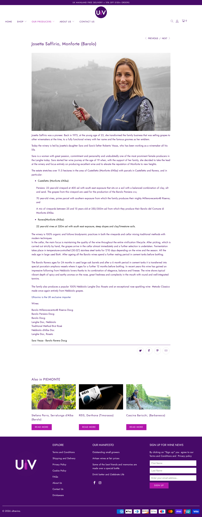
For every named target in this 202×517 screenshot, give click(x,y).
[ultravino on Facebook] (94, 483)
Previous (152, 38)
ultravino (16, 511)
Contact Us (58, 489)
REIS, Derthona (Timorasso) (96, 415)
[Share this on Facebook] (149, 350)
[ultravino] (101, 12)
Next (165, 38)
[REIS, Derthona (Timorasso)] (101, 396)
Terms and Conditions (64, 452)
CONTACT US (87, 21)
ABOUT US (66, 21)
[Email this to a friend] (166, 350)
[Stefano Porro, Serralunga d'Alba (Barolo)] (54, 396)
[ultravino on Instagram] (100, 483)
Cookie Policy (59, 470)
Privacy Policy (59, 464)
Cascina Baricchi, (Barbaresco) (145, 415)
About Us (57, 483)
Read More (41, 427)
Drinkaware (58, 495)
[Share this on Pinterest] (157, 350)
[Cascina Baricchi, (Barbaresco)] (148, 396)
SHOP (20, 21)
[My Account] (177, 21)
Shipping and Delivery (64, 458)
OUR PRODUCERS (42, 21)
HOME (8, 21)
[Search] (171, 21)
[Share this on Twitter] (140, 350)
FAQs (55, 477)
